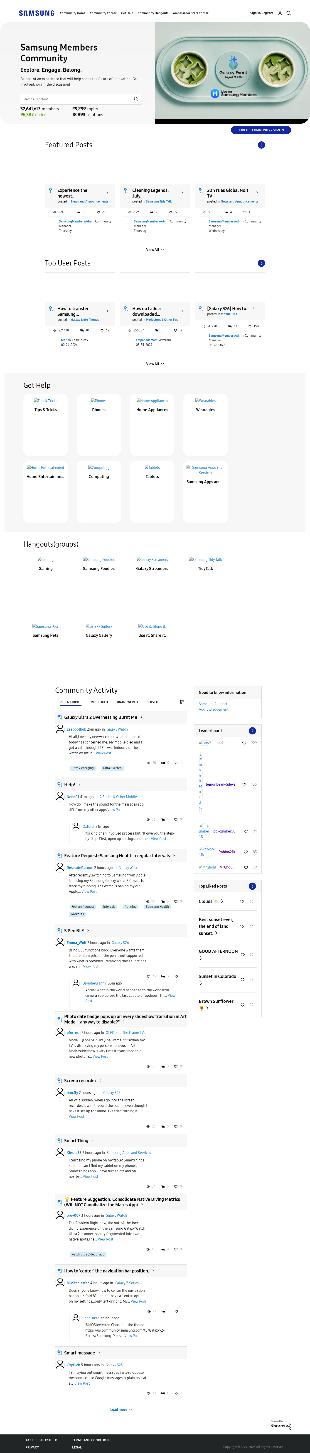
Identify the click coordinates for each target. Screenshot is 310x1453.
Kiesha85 (74, 1153)
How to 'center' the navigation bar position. (106, 1271)
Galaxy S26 (120, 943)
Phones (99, 409)
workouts (77, 914)
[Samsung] (36, 13)
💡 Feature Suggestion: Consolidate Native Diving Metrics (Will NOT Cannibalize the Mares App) (122, 1202)
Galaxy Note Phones (85, 320)
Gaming (46, 568)
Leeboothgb (76, 729)
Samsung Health (157, 907)
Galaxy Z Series (127, 1283)
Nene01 (73, 797)
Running (131, 907)
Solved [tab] (152, 702)
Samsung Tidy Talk (159, 201)
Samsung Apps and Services (206, 481)
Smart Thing (76, 1140)
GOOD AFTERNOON (218, 951)
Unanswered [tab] (127, 702)
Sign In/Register (261, 13)
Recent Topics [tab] (70, 702)
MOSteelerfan (78, 1283)
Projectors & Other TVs (162, 320)
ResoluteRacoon (80, 868)
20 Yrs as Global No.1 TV (227, 193)
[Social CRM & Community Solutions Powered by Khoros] (281, 1424)
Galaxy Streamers (152, 568)
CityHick (73, 1365)
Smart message (79, 1353)
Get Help (127, 13)
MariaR (66, 340)
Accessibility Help (41, 1440)
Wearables (205, 409)
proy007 (73, 1215)
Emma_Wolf (76, 943)
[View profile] (60, 729)
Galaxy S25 (112, 1093)
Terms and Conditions (91, 1440)
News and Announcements (89, 201)
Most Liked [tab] (99, 702)
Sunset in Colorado (217, 976)
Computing (99, 476)
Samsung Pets (45, 635)
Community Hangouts (153, 13)
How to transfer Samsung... (73, 311)
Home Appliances (152, 409)
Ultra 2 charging (82, 768)
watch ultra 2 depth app (87, 1254)
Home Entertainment (46, 476)
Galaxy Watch (117, 729)
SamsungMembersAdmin (76, 221)
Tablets (152, 476)
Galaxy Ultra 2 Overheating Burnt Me (100, 717)
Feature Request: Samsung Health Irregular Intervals (117, 855)
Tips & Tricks (45, 409)
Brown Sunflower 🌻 (216, 1005)
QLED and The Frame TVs (125, 1033)
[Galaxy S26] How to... (228, 308)
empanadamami (147, 340)
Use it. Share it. (152, 635)
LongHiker (91, 1318)
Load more (118, 1409)
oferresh (74, 1033)
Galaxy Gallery (99, 635)
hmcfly (72, 1093)
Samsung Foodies (99, 568)
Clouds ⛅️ (209, 901)
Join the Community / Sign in (261, 130)
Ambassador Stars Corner (191, 13)
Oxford (88, 826)
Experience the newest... (72, 193)
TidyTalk (205, 568)
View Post (103, 753)
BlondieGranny (94, 983)
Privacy (32, 1447)
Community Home (72, 13)
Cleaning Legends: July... (150, 193)
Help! (69, 784)
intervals (109, 907)
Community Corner (103, 13)
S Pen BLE (74, 930)
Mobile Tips (229, 314)
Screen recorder (80, 1080)
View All (152, 250)
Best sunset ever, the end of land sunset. (216, 926)
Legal (77, 1447)
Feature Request (82, 907)
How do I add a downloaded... (146, 311)
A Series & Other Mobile (118, 797)
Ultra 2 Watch (112, 768)
